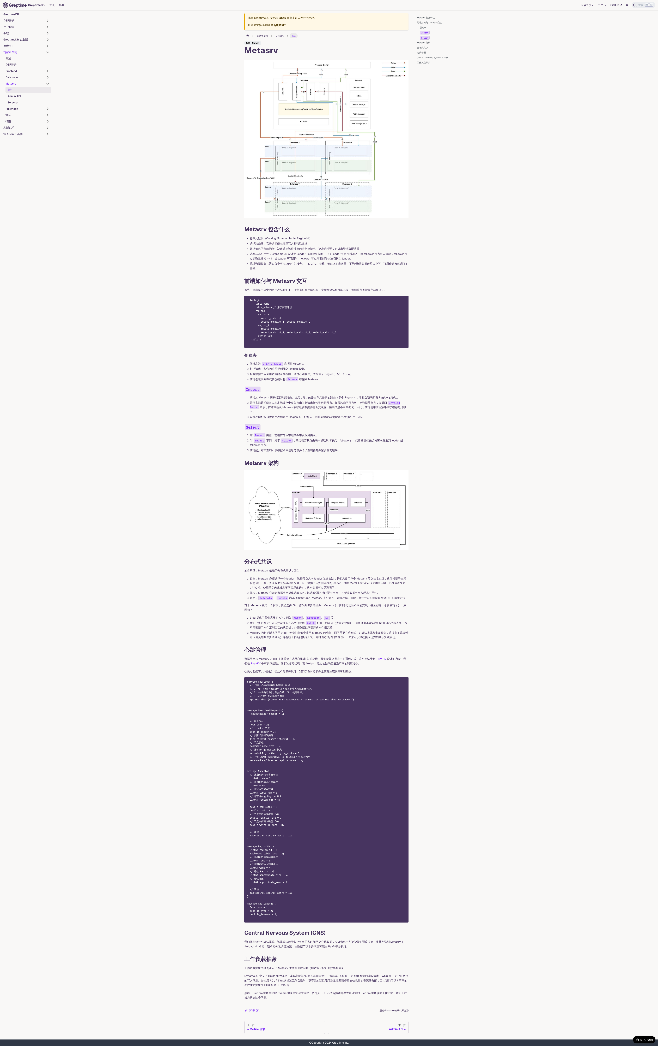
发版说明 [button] (8, 127)
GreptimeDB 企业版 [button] (15, 39)
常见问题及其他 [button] (13, 134)
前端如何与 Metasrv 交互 (429, 22)
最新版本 (276, 25)
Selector (13, 102)
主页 (52, 5)
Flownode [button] (11, 108)
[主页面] (247, 35)
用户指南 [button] (8, 27)
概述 (8, 58)
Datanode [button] (11, 77)
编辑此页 (254, 1010)
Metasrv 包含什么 (426, 17)
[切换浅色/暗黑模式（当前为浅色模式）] (627, 5)
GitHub (614, 5)
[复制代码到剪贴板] (404, 300)
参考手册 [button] (8, 46)
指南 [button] (8, 121)
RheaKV (256, 663)
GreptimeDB (11, 14)
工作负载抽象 (423, 62)
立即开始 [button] (8, 20)
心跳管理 (421, 52)
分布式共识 (422, 47)
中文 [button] (600, 5)
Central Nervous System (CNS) (432, 57)
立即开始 (10, 65)
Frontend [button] (11, 71)
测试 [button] (8, 115)
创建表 (423, 27)
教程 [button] (6, 33)
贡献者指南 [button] (10, 52)
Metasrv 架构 (423, 42)
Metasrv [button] (10, 83)
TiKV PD (381, 659)
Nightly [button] (586, 5)
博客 (61, 5)
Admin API (14, 96)
